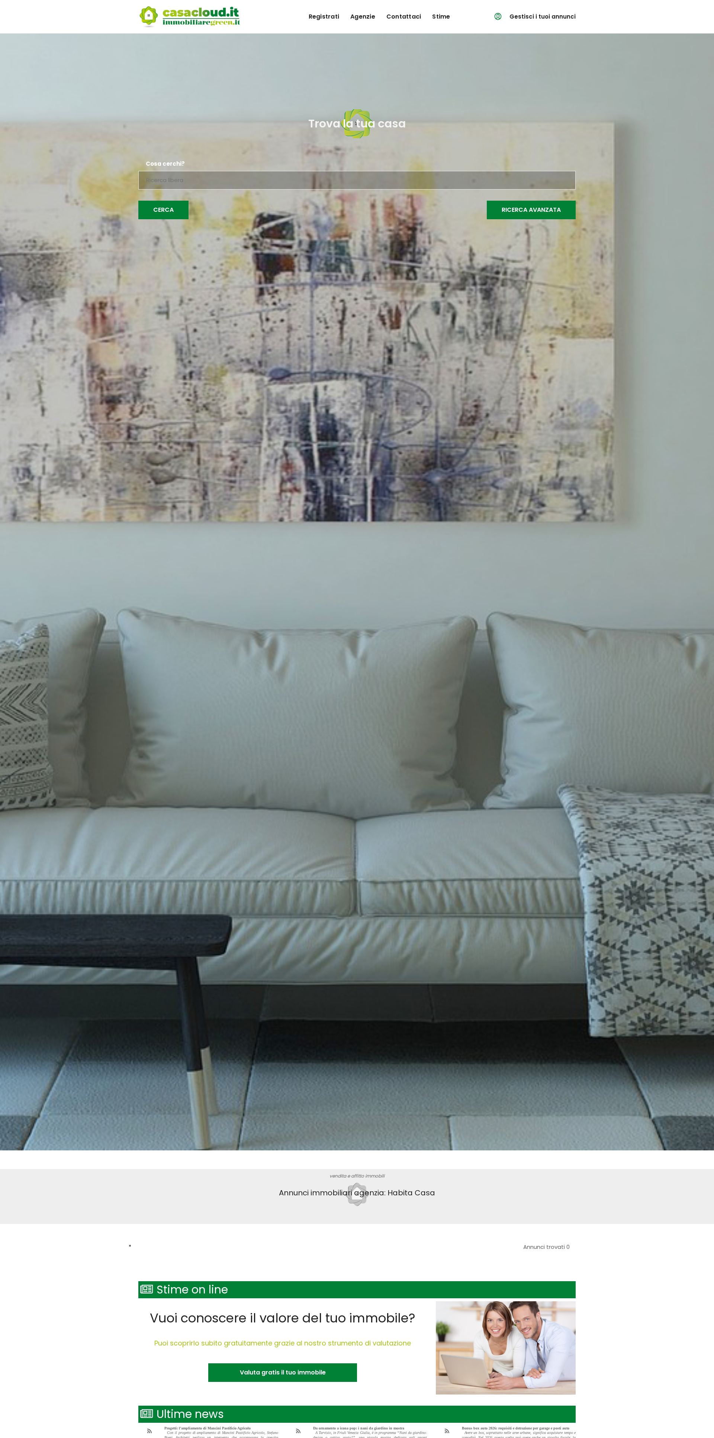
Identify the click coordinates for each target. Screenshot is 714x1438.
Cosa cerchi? (165, 164)
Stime (441, 16)
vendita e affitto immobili (357, 1176)
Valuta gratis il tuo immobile (283, 1372)
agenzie (362, 16)
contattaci (403, 16)
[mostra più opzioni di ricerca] (531, 210)
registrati (324, 16)
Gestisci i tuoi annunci (542, 16)
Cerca (163, 209)
